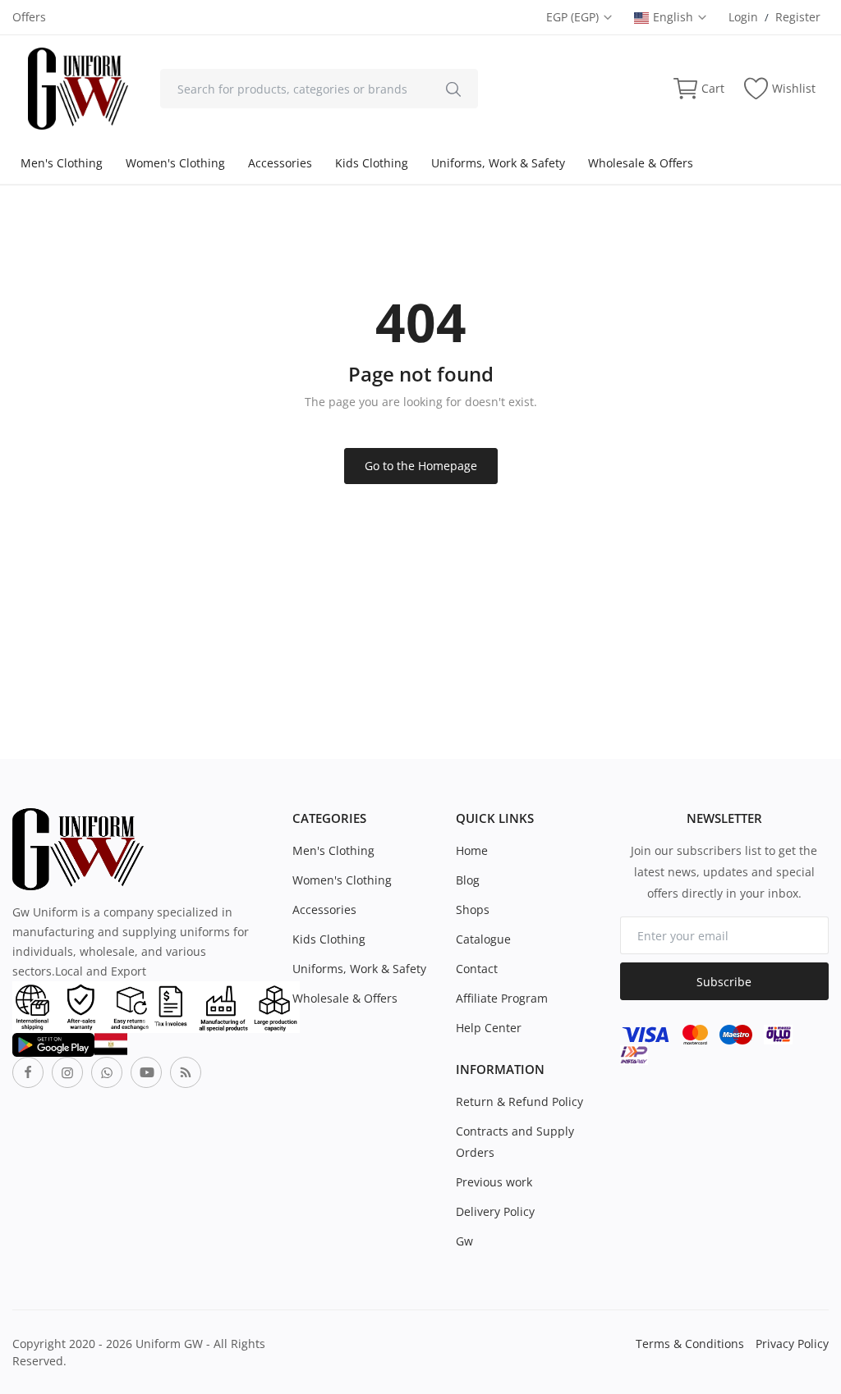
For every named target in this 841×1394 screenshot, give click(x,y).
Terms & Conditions (690, 1343)
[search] (453, 88)
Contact (477, 968)
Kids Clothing (371, 163)
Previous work (494, 1182)
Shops (472, 909)
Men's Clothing (62, 163)
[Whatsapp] (106, 1072)
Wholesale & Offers (640, 163)
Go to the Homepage (421, 465)
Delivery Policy (495, 1211)
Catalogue (483, 939)
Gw (464, 1241)
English (674, 17)
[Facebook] (28, 1072)
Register (797, 17)
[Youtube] (146, 1072)
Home (472, 850)
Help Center (489, 1027)
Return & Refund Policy (519, 1101)
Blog (468, 880)
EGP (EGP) (574, 17)
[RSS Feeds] (185, 1072)
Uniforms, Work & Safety (498, 163)
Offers (29, 17)
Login (743, 17)
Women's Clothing (175, 163)
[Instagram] (67, 1072)
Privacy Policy (792, 1343)
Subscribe (723, 982)
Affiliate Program (502, 998)
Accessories (280, 163)
